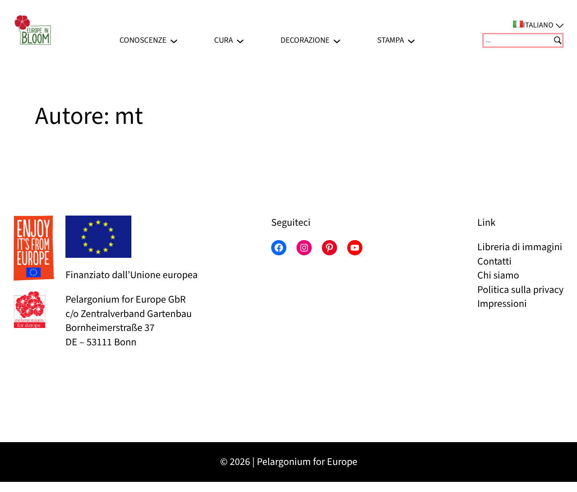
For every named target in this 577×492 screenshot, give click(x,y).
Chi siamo (498, 275)
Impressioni (502, 303)
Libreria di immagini (519, 247)
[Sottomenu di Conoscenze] (174, 40)
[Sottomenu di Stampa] (411, 40)
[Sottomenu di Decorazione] (337, 40)
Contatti (494, 261)
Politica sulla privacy (520, 289)
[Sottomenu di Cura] (240, 40)
